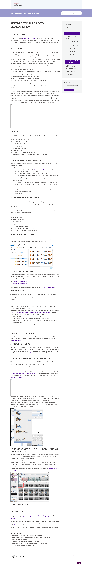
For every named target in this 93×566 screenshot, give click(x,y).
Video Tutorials (27, 516)
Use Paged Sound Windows (72, 48)
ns (34, 373)
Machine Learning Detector (28, 38)
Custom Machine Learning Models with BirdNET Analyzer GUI (26, 541)
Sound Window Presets (32, 353)
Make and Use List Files (71, 51)
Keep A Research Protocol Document (72, 37)
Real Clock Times (16, 340)
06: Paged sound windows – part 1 (21, 281)
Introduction (68, 27)
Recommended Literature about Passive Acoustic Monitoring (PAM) (28, 535)
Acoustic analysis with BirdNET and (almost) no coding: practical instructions (30, 543)
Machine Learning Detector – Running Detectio (22, 373)
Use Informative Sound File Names (72, 42)
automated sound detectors (49, 54)
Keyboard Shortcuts (32, 508)
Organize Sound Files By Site (72, 45)
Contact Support (69, 89)
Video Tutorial (26, 54)
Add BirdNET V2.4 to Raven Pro (19, 539)
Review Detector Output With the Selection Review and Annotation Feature (72, 67)
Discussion (67, 30)
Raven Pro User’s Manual (48, 287)
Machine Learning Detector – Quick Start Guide (23, 545)
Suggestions (67, 33)
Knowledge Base (36, 516)
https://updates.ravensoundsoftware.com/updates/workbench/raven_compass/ (30, 312)
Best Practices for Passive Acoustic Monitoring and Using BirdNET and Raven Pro (31, 537)
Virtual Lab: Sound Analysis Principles (43, 169)
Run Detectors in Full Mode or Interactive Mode (72, 61)
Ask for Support (69, 74)
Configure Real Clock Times (72, 54)
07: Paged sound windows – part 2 (21, 283)
